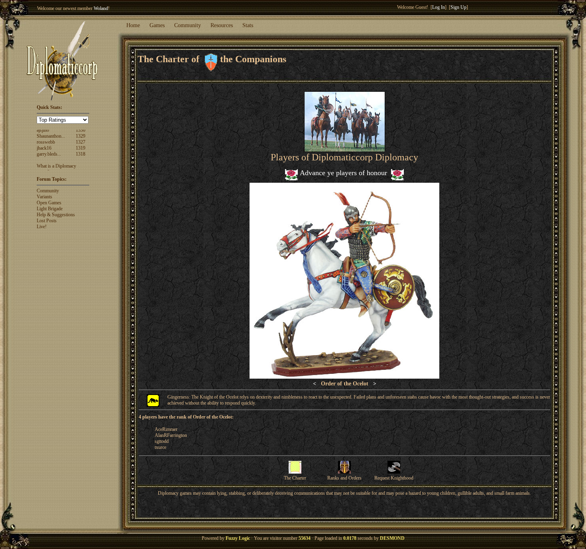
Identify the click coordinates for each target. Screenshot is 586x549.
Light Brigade (50, 208)
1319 (80, 135)
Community (187, 25)
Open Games (49, 202)
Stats (247, 25)
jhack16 (44, 135)
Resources (221, 25)
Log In (438, 7)
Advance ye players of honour (343, 173)
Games (157, 25)
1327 (80, 129)
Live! (42, 226)
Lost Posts (47, 220)
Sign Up (458, 7)
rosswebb (46, 129)
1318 (80, 141)
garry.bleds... (49, 141)
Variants (44, 196)
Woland (101, 8)
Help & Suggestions (56, 214)
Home (133, 25)
